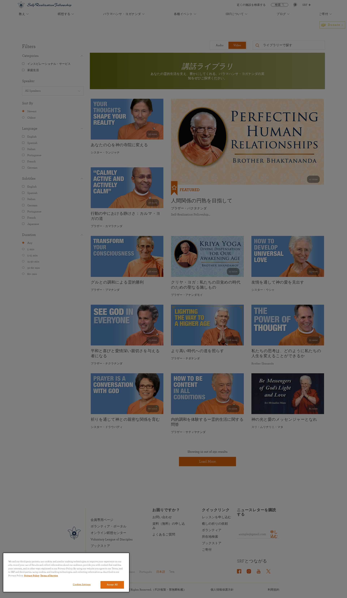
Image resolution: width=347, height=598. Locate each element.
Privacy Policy (31, 576)
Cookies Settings (82, 584)
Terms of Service (49, 576)
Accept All (112, 585)
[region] (66, 572)
